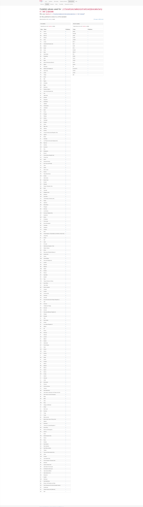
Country (50, 19)
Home (46, 1)
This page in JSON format (98, 19)
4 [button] (65, 39)
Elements (42, 4)
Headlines (50, 1)
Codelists (47, 4)
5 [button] (65, 33)
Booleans (52, 4)
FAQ (76, 1)
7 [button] (65, 124)
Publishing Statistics (63, 1)
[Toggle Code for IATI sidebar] (41, 1)
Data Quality (56, 1)
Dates (56, 4)
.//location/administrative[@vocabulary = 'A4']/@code (68, 14)
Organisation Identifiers (69, 4)
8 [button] (65, 31)
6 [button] (65, 72)
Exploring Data (71, 1)
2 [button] (65, 45)
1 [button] (65, 235)
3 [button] (65, 43)
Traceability (61, 4)
